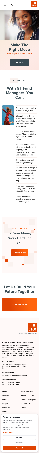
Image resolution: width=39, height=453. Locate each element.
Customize (19, 443)
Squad (23, 407)
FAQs (4, 411)
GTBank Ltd (25, 403)
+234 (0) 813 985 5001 (11, 384)
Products (5, 396)
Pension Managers (28, 400)
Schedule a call (19, 304)
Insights (5, 403)
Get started (19, 62)
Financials (6, 407)
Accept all (19, 448)
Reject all (19, 437)
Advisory (5, 400)
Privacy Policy (8, 432)
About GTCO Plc (27, 396)
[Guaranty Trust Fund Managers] (28, 328)
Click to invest (20, 253)
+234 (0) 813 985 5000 (11, 382)
